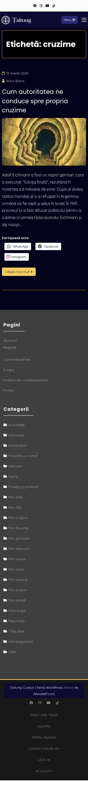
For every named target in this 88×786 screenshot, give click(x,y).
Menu (67, 20)
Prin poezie (17, 590)
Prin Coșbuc (18, 517)
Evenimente (18, 445)
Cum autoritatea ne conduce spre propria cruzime (35, 100)
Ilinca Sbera (15, 81)
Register (10, 347)
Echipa (8, 370)
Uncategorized (21, 641)
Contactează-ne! (16, 359)
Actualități (17, 425)
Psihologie (17, 610)
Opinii (13, 476)
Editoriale (16, 435)
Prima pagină (44, 737)
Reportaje (17, 621)
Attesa (68, 687)
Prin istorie (17, 559)
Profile (8, 390)
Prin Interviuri (19, 548)
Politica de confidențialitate (25, 380)
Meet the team (44, 715)
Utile (12, 652)
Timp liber (17, 631)
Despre (44, 726)
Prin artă (15, 497)
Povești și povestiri (23, 487)
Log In (44, 760)
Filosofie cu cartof (23, 456)
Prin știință (17, 600)
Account (10, 340)
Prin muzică (18, 579)
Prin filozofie (18, 528)
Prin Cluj (15, 507)
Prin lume (16, 569)
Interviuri (15, 466)
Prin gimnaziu (19, 538)
